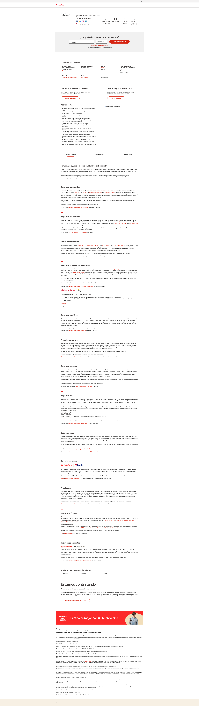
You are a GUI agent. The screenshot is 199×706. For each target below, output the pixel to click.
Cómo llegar (65, 71)
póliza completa (88, 661)
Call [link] (62, 533)
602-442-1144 (84, 77)
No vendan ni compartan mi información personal (92, 700)
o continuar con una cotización (99, 45)
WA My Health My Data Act (61, 700)
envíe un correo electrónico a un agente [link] (75, 256)
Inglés (102, 67)
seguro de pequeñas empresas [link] (83, 386)
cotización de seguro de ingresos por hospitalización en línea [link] (84, 451)
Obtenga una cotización (119, 41)
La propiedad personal (79, 272)
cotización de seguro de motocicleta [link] (77, 232)
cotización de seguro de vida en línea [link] (77, 423)
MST (131, 66)
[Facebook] (77, 21)
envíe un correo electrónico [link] (72, 478)
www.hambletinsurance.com (69, 77)
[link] (115, 22)
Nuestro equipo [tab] (128, 154)
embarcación (105, 245)
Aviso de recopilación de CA (75, 700)
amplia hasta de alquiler (95, 192)
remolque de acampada (93, 245)
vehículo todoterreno (117, 245)
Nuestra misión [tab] (99, 154)
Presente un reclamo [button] (70, 98)
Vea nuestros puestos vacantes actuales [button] (75, 600)
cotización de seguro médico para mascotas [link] (79, 560)
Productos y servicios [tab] (70, 154)
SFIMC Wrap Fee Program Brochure (112, 527)
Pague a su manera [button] (116, 98)
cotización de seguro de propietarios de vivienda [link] (80, 286)
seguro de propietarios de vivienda (122, 269)
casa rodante (80, 245)
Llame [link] (62, 256)
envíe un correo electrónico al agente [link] (75, 356)
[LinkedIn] (86, 21)
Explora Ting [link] (64, 303)
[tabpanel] (99, 70)
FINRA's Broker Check (109, 520)
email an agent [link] (68, 533)
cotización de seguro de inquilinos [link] (77, 330)
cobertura (76, 192)
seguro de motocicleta (120, 223)
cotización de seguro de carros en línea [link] (78, 207)
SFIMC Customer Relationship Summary (91, 527)
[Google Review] (80, 21)
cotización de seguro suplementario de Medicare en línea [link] (83, 449)
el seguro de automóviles (100, 190)
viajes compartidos (110, 192)
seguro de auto (116, 221)
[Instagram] (83, 21)
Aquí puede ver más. (66, 418)
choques (85, 192)
